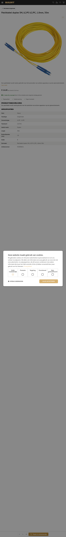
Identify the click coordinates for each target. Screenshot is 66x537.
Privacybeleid (28, 266)
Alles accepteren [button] (49, 281)
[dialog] (33, 268)
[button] (15, 281)
